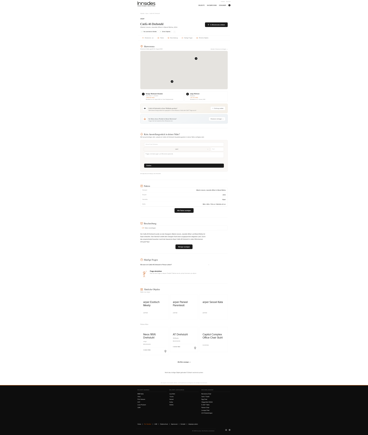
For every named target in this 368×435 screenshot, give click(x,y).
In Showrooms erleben (217, 25)
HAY (139, 402)
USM (139, 407)
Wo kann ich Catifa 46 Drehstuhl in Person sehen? (174, 264)
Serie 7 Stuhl (205, 397)
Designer (222, 5)
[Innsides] (149, 4)
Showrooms (212, 5)
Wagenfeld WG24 (207, 402)
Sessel (171, 399)
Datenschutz (164, 424)
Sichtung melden (218, 108)
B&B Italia (141, 394)
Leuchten (172, 394)
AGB (155, 424)
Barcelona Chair (206, 394)
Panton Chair (205, 407)
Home (139, 424)
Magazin (223, 1)
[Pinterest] (229, 430)
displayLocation (193, 424)
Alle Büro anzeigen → (184, 362)
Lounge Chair (205, 410)
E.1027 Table (205, 405)
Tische (171, 397)
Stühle (171, 405)
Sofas (171, 402)
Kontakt (183, 424)
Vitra (139, 397)
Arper (146, 13)
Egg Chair (204, 399)
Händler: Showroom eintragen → (219, 49)
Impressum (174, 424)
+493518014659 (150, 97)
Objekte (201, 5)
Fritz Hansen (141, 399)
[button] (196, 58)
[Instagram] (226, 430)
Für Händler (147, 424)
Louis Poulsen (142, 405)
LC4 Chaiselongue (206, 413)
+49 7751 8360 (194, 97)
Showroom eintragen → (217, 119)
